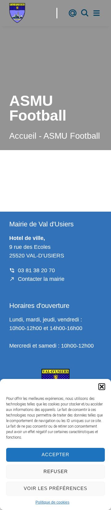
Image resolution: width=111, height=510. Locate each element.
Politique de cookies (52, 502)
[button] (102, 387)
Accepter (55, 454)
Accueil (22, 136)
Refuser (55, 471)
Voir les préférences (55, 488)
